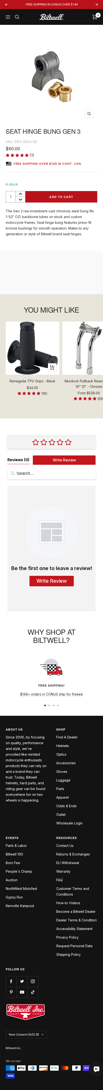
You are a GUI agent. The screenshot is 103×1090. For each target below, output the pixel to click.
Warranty (63, 871)
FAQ (59, 880)
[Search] (17, 17)
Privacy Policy (67, 937)
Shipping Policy (68, 954)
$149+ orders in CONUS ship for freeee (51, 694)
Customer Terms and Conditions (72, 891)
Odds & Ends (66, 806)
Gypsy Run (14, 897)
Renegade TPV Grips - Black (32, 381)
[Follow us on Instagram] (32, 981)
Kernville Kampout (20, 906)
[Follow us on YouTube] (22, 992)
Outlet (61, 814)
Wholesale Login (69, 823)
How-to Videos (68, 903)
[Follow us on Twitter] (22, 981)
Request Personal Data (74, 946)
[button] (20, 155)
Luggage (63, 780)
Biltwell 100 (14, 854)
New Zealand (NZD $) (24, 1034)
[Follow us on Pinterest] (11, 992)
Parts (60, 789)
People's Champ (19, 871)
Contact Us (65, 846)
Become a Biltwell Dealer (76, 911)
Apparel (62, 797)
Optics (61, 754)
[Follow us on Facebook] (11, 981)
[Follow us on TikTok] (32, 992)
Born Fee (13, 863)
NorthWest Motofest (21, 889)
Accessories (66, 763)
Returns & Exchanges (73, 854)
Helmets (62, 746)
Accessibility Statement (74, 929)
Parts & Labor (16, 846)
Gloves (61, 771)
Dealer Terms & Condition (76, 920)
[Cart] (94, 17)
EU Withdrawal (67, 863)
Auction (11, 880)
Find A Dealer (67, 737)
